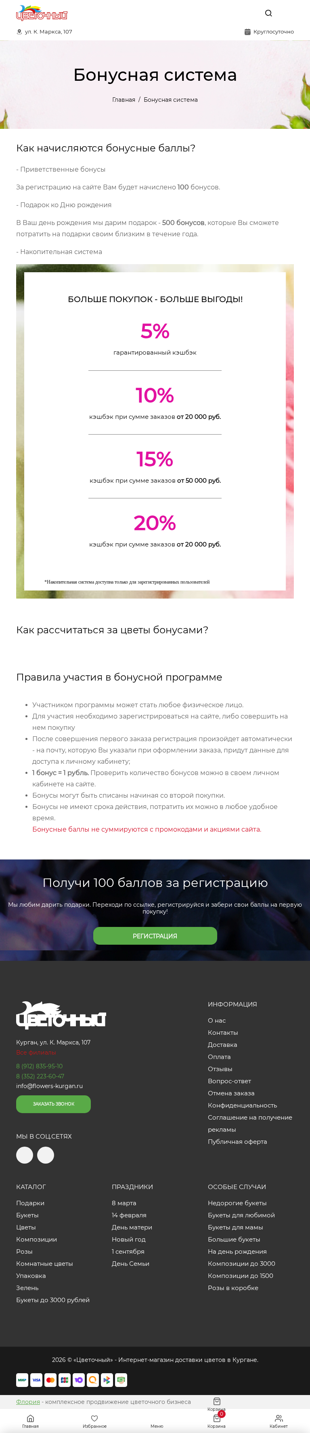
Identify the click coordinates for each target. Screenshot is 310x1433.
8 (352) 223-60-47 (40, 1076)
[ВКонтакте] (250, 13)
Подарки (30, 1203)
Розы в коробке (233, 1288)
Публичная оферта (237, 1141)
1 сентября (128, 1251)
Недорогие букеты (237, 1203)
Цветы (26, 1227)
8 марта (124, 1203)
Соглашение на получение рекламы (250, 1123)
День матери (132, 1227)
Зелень (27, 1288)
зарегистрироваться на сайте (169, 716)
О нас (217, 1020)
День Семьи (130, 1263)
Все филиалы (36, 1052)
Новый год (129, 1239)
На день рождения (237, 1251)
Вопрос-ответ (229, 1081)
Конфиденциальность (242, 1105)
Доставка (222, 1044)
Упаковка (31, 1276)
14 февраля (129, 1215)
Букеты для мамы (235, 1227)
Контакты (223, 1032)
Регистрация (155, 936)
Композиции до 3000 (241, 1263)
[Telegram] (233, 13)
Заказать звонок (53, 1104)
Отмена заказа (231, 1093)
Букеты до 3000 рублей (53, 1300)
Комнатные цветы (44, 1263)
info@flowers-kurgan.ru (49, 1086)
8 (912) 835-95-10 (39, 1066)
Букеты (27, 1215)
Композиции (36, 1239)
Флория (28, 1402)
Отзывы (220, 1069)
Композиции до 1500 (240, 1276)
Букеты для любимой (241, 1215)
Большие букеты (234, 1239)
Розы (24, 1251)
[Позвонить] (287, 13)
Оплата (219, 1057)
